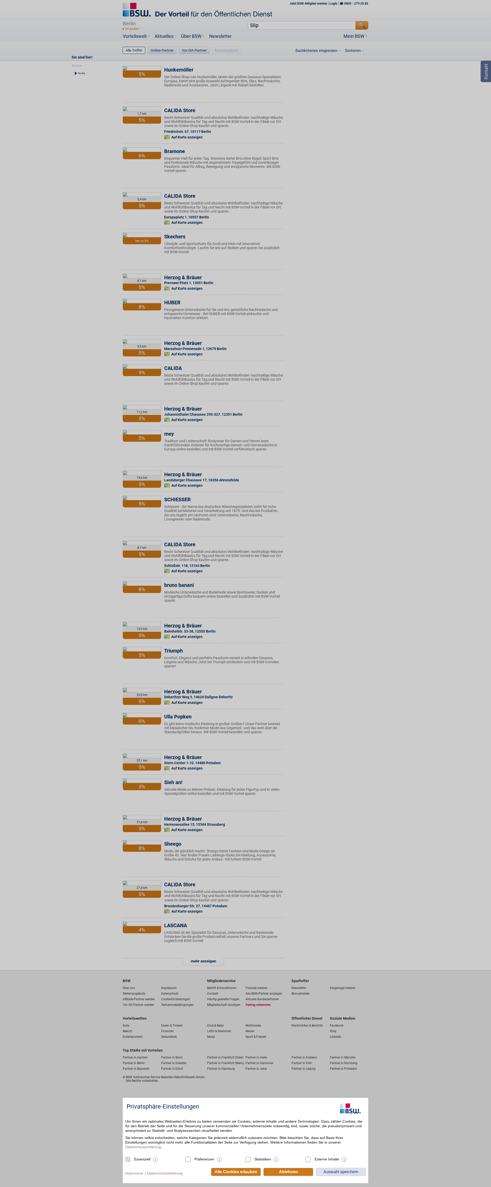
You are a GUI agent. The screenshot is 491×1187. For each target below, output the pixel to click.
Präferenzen (204, 1159)
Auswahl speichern (340, 1172)
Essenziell (142, 1159)
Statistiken (262, 1159)
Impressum (134, 1173)
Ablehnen (288, 1172)
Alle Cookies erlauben (236, 1172)
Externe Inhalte (327, 1159)
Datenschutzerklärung (143, 1147)
